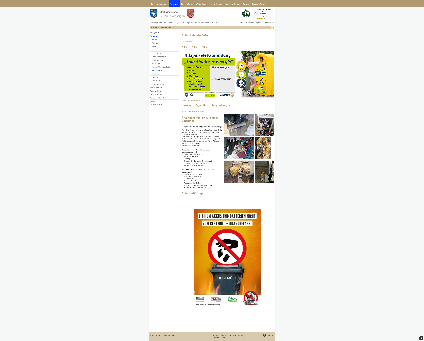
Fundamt (155, 43)
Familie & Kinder (187, 4)
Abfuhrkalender (157, 70)
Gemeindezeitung (158, 84)
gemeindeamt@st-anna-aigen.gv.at (206, 22)
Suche (223, 338)
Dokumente (156, 81)
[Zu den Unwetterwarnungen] (257, 16)
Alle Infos (268, 19)
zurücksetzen (269, 22)
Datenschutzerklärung (237, 335)
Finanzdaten (156, 63)
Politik (154, 46)
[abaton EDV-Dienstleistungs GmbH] (268, 335)
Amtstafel (155, 39)
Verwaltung (174, 4)
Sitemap (216, 338)
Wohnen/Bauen (201, 4)
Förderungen (156, 74)
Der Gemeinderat (158, 53)
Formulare (155, 77)
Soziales (246, 4)
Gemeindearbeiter (158, 60)
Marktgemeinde (161, 4)
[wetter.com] (259, 19)
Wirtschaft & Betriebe (232, 4)
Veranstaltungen (216, 4)
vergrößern (259, 22)
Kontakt (215, 335)
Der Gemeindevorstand (160, 50)
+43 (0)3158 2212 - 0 (160, 22)
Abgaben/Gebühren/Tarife (161, 67)
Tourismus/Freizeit (258, 4)
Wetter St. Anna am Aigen (263, 10)
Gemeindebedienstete (159, 57)
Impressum (224, 335)
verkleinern (250, 22)
